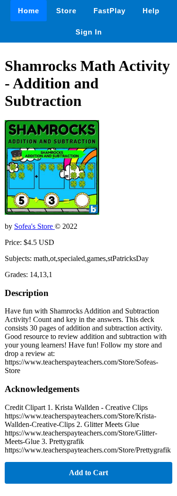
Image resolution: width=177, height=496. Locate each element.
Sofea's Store (34, 226)
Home (28, 11)
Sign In (89, 32)
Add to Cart (88, 473)
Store (66, 11)
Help (151, 11)
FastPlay (109, 11)
